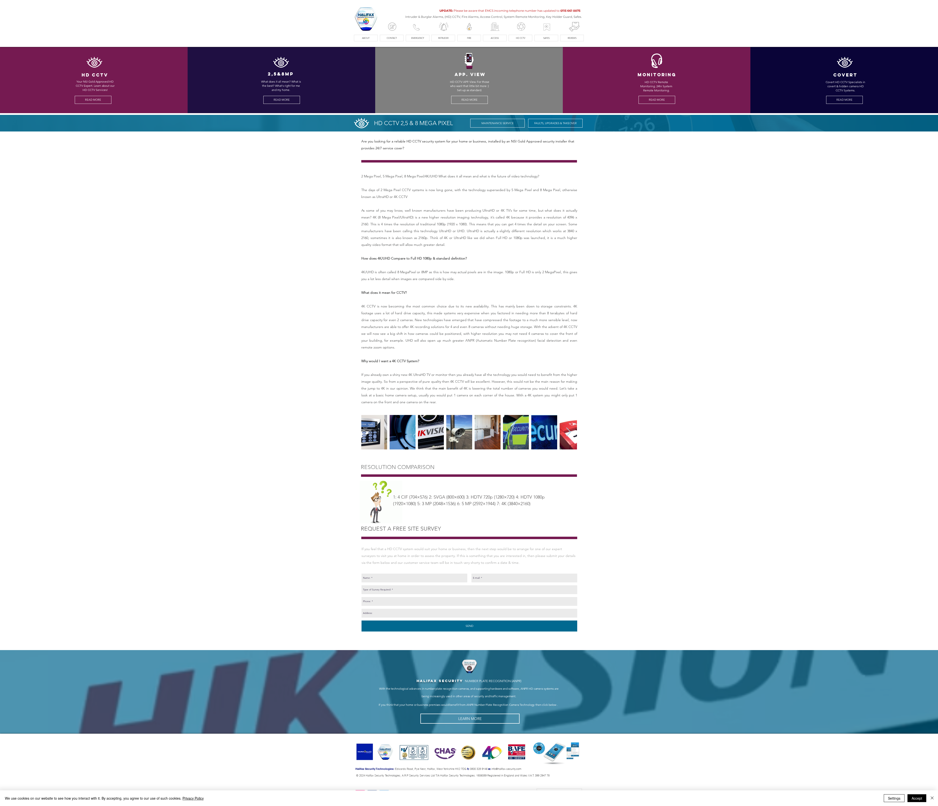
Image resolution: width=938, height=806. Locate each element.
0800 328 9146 (479, 769)
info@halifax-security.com (506, 769)
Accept (917, 798)
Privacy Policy (193, 798)
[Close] (932, 798)
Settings (894, 798)
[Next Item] (568, 432)
